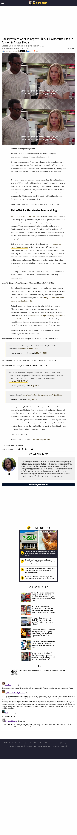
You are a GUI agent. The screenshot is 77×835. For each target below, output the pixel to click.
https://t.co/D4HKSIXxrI (18, 381)
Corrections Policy (31, 746)
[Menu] (2, 3)
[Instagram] (25, 450)
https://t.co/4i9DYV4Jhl (31, 395)
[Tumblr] (29, 450)
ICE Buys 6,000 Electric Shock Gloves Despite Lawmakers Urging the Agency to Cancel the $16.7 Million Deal (43, 644)
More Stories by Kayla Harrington (38, 485)
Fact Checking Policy (44, 746)
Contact (63, 746)
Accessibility (55, 743)
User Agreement (66, 743)
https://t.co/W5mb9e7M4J (28, 348)
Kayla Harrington (8, 48)
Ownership (56, 746)
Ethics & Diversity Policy (16, 746)
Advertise (29, 743)
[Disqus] (38, 705)
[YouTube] (32, 450)
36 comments (71, 48)
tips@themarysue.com (41, 439)
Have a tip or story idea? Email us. (30, 670)
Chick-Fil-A (14, 445)
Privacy (36, 743)
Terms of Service (45, 743)
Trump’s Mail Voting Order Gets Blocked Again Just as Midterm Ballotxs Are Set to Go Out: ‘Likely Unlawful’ (42, 621)
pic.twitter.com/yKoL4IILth (51, 395)
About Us (22, 743)
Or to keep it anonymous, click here (53, 670)
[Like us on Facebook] (22, 450)
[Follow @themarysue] (19, 450)
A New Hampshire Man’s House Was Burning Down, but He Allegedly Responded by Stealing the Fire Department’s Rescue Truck (43, 633)
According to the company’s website (25, 216)
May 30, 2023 (41, 353)
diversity (20, 445)
